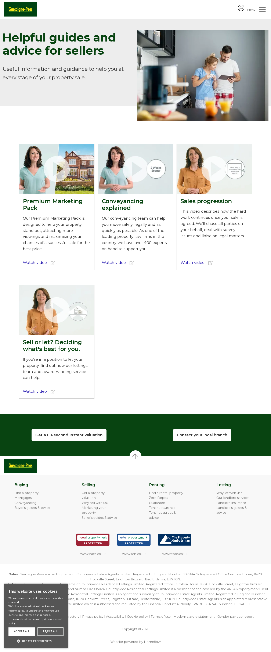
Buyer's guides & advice (32, 508)
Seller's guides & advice (99, 518)
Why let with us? (229, 493)
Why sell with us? (95, 503)
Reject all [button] (50, 631)
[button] (36, 641)
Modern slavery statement (194, 617)
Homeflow (152, 642)
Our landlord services (232, 498)
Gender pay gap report (235, 617)
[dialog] (36, 616)
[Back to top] (27, 466)
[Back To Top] (135, 456)
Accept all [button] (22, 631)
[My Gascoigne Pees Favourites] (241, 9)
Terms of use (161, 617)
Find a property (26, 493)
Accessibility (115, 617)
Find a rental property (166, 493)
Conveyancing (25, 503)
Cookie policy (137, 617)
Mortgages (23, 498)
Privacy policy (92, 617)
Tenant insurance (162, 508)
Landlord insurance (231, 503)
